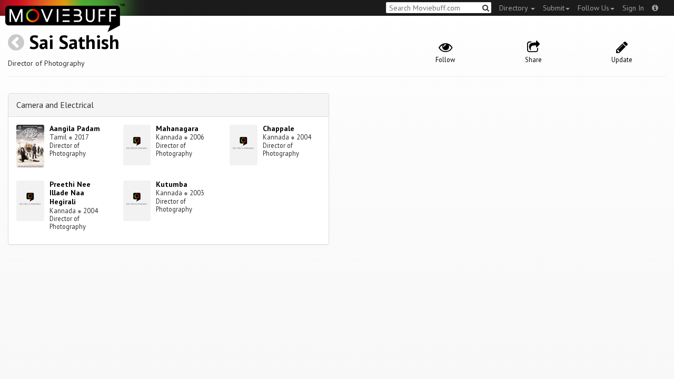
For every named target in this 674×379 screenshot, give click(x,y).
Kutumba (171, 184)
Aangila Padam (74, 128)
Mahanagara (177, 128)
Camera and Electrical (55, 104)
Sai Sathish (74, 41)
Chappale (278, 128)
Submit (553, 8)
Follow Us (593, 8)
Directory (514, 8)
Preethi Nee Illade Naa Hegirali (70, 193)
